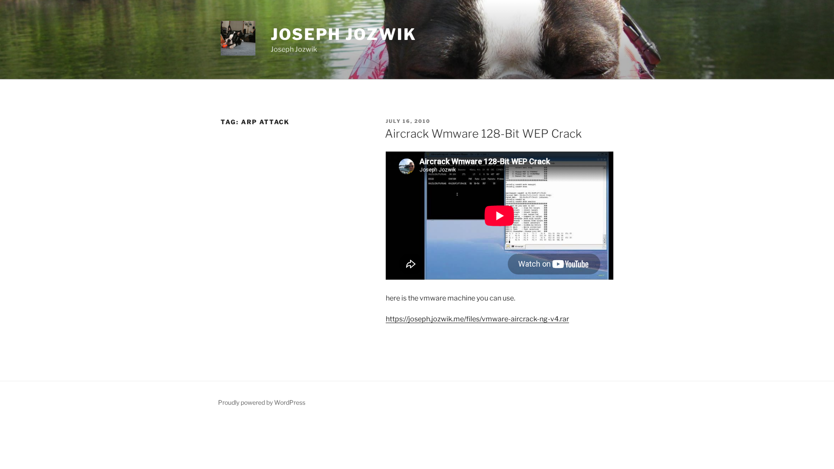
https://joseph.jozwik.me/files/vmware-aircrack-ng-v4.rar (477, 319)
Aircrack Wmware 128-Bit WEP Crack (483, 133)
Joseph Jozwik (343, 34)
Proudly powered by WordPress (261, 402)
